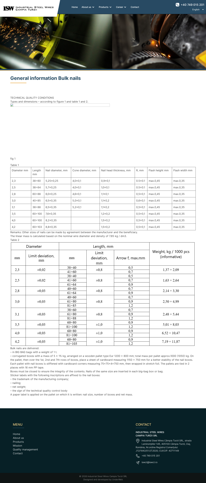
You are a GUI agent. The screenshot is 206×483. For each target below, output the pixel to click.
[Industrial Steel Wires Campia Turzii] (27, 8)
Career (119, 7)
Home (75, 7)
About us (86, 7)
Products (103, 7)
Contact (135, 7)
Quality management (25, 449)
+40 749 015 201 (192, 4)
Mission (17, 445)
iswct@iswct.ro (149, 462)
